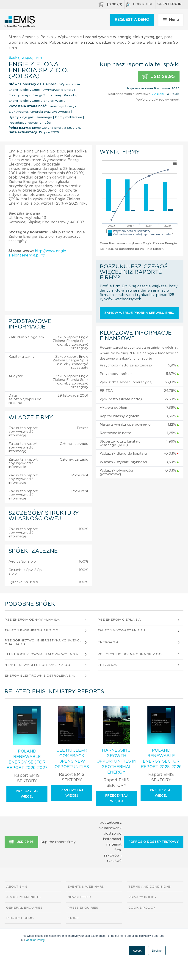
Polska (47, 37)
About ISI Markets (23, 897)
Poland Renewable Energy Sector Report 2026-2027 (27, 759)
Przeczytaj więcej (27, 794)
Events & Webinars (85, 886)
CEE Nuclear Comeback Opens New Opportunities (71, 758)
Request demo (20, 918)
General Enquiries (24, 907)
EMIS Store (143, 4)
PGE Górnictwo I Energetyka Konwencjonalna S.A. (43, 642)
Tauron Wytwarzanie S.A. (122, 630)
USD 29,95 (162, 76)
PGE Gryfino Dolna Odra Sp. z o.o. (130, 654)
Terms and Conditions (149, 886)
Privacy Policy (142, 897)
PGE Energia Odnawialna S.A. (32, 619)
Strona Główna (22, 37)
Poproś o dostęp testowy (153, 842)
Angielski (159, 94)
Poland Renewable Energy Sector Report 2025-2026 (161, 758)
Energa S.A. (108, 642)
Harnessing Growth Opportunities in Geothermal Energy (116, 761)
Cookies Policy (35, 940)
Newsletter (79, 897)
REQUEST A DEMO (132, 19)
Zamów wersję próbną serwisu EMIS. (139, 313)
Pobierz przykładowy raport (157, 99)
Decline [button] (157, 950)
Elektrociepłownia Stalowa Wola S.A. (42, 654)
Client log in (169, 4)
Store (73, 918)
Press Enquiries (82, 907)
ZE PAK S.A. (107, 665)
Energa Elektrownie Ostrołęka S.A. (40, 675)
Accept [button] (137, 950)
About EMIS (16, 886)
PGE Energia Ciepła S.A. (119, 619)
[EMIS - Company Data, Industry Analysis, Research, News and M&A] (20, 22)
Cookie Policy (141, 907)
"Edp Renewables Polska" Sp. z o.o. (38, 665)
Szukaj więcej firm (25, 57)
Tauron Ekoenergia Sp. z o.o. (32, 630)
